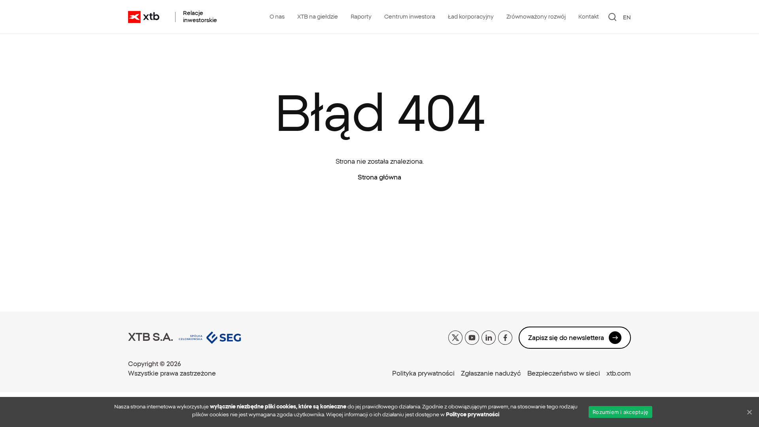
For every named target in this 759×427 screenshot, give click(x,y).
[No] (749, 412)
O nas (277, 16)
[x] (455, 336)
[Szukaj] (612, 17)
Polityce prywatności (472, 415)
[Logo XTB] (143, 17)
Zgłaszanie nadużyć (491, 373)
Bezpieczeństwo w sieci (563, 373)
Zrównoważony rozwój (536, 16)
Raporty (361, 16)
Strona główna (379, 177)
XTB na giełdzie (317, 16)
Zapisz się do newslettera (566, 337)
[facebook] (505, 336)
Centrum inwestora (409, 16)
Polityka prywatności (423, 373)
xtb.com (618, 373)
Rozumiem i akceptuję (620, 412)
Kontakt (588, 16)
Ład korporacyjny (471, 16)
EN (627, 17)
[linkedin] (488, 336)
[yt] (472, 336)
